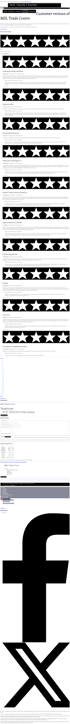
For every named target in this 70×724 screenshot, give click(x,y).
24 (3, 388)
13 (3, 375)
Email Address (5, 425)
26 (3, 390)
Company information (7, 494)
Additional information (6, 433)
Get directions (3, 476)
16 (3, 378)
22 (3, 385)
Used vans (5, 490)
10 (3, 371)
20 (3, 383)
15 (3, 377)
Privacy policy (5, 493)
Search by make (4, 496)
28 (3, 393)
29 (3, 394)
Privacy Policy (28, 1)
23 (3, 387)
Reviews (4, 491)
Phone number (6, 427)
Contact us (5, 492)
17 (3, 379)
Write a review (3, 29)
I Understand (22, 1)
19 (3, 382)
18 (3, 381)
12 (3, 373)
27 (3, 391)
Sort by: (2, 53)
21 (3, 384)
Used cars (5, 488)
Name (4, 422)
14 (3, 376)
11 (3, 372)
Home (4, 487)
